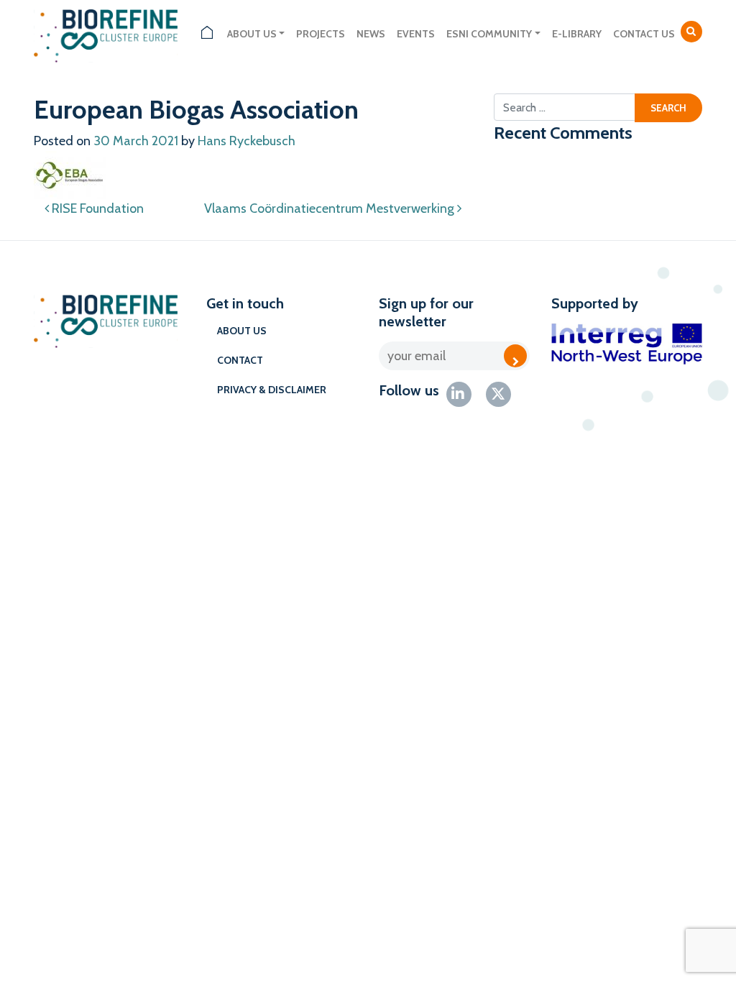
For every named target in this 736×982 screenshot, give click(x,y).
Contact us (644, 33)
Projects (320, 33)
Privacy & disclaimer (271, 389)
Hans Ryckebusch (246, 141)
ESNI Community (489, 33)
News (370, 33)
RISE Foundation (96, 208)
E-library (577, 33)
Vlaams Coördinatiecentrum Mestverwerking (330, 208)
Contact (240, 360)
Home (207, 34)
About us (252, 33)
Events (416, 33)
